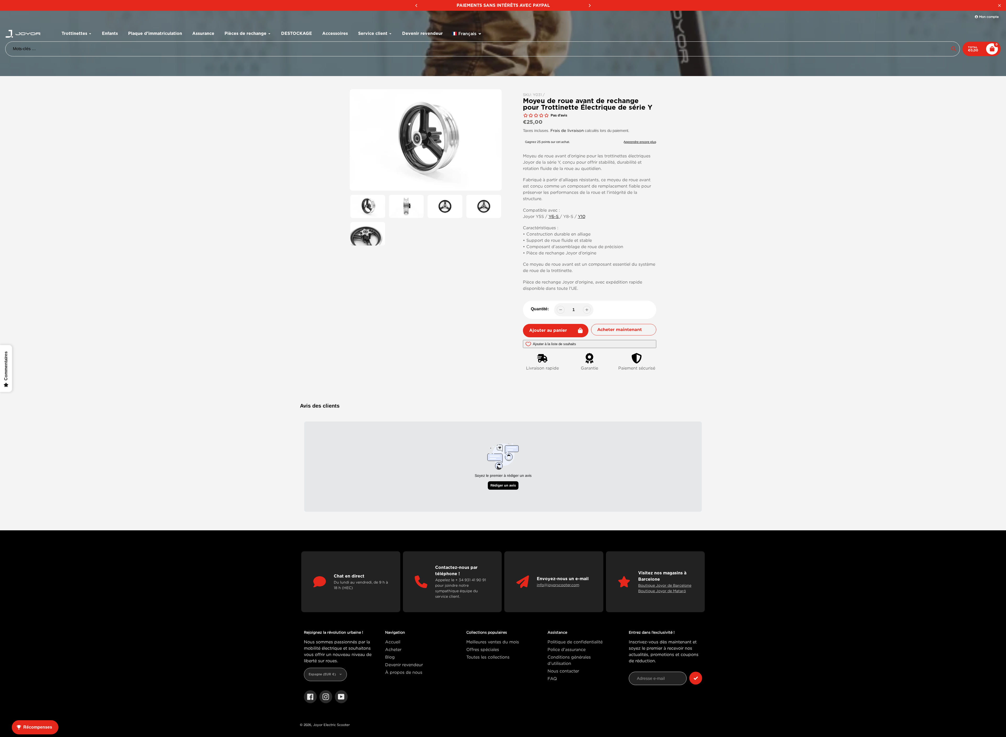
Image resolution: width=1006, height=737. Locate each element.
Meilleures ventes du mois (492, 641)
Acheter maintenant (619, 329)
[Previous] (416, 5)
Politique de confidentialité (575, 641)
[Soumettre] (695, 678)
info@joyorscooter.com (558, 585)
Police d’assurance (567, 649)
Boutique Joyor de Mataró (662, 591)
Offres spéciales (482, 649)
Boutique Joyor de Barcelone (664, 585)
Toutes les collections (488, 657)
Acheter (393, 649)
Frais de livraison (567, 130)
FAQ (552, 678)
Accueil (392, 641)
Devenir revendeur (404, 664)
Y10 (581, 216)
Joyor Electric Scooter (331, 725)
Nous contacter (563, 671)
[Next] (589, 5)
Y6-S (554, 216)
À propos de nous (403, 672)
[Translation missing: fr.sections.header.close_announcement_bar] (999, 5)
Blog (390, 657)
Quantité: (540, 309)
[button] (466, 33)
